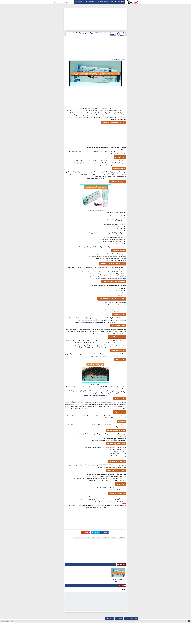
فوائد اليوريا (114, 538)
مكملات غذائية (113, 1)
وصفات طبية (121, 1)
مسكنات (77, 1)
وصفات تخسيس (99, 1)
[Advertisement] (95, 19)
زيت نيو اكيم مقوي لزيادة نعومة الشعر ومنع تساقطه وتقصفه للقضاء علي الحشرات (95, 322)
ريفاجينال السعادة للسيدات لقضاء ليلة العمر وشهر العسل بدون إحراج (95, 247)
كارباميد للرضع (86, 538)
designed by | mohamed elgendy (7, 622)
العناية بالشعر (91, 1)
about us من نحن (119, 619)
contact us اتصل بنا (110, 619)
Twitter (96, 532)
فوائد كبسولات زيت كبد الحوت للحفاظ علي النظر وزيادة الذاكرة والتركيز (95, 347)
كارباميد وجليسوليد (78, 538)
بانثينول (114, 402)
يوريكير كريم (123, 449)
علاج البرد (106, 1)
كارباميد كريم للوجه (95, 538)
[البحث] (54, 2)
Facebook (106, 532)
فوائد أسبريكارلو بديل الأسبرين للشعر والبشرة (95, 395)
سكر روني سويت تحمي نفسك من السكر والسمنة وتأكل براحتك (110, 278)
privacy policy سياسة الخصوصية (130, 619)
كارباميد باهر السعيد (105, 538)
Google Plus (87, 532)
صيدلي (92, 117)
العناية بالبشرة (83, 1)
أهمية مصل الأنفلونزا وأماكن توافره (95, 178)
